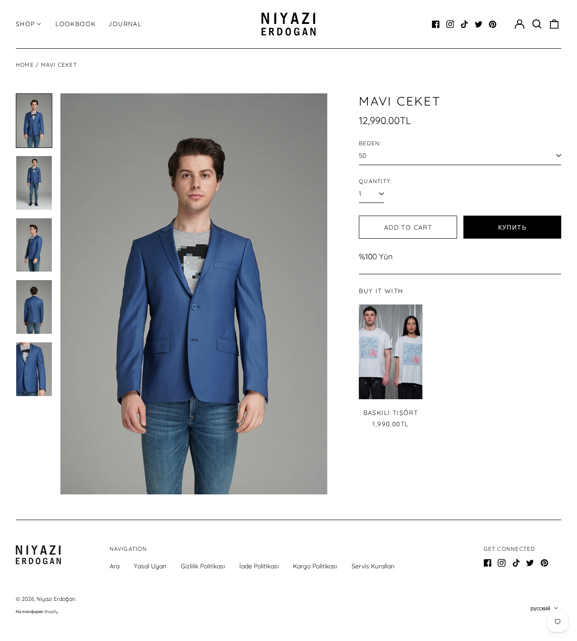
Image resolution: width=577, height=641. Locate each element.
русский (541, 608)
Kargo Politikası (315, 566)
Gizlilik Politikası (203, 566)
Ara (114, 566)
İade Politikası (259, 566)
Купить (512, 227)
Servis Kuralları (373, 566)
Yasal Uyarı (150, 566)
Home (25, 64)
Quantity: (375, 181)
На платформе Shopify (37, 611)
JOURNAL (125, 24)
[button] (537, 24)
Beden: (370, 143)
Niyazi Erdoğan (56, 598)
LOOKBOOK (75, 24)
